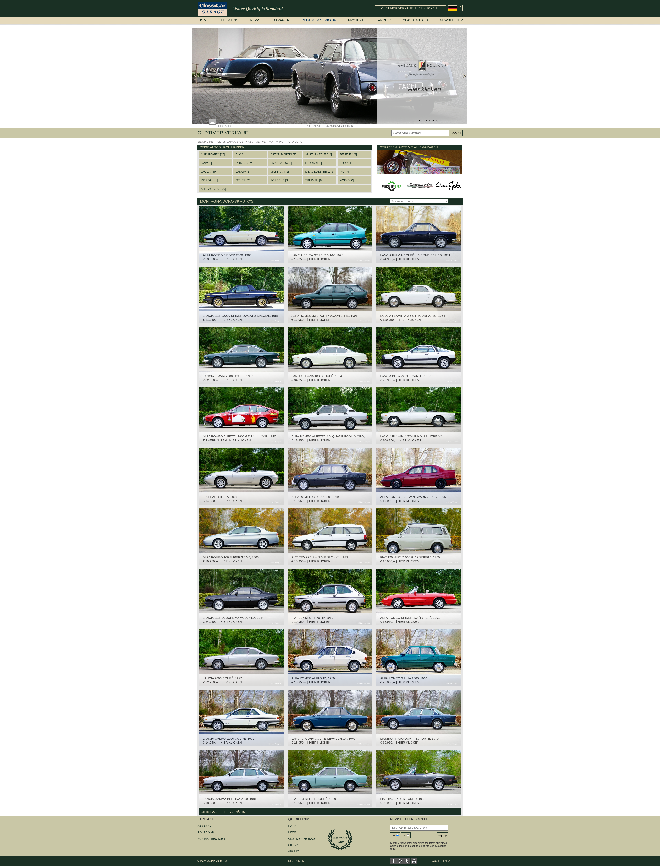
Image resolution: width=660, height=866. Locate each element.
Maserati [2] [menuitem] (279, 171)
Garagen (280, 20)
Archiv (384, 20)
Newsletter (451, 20)
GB (394, 835)
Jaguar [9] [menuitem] (209, 171)
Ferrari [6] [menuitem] (313, 163)
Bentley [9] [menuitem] (348, 154)
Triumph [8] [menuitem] (313, 180)
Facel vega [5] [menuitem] (281, 163)
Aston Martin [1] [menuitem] (283, 154)
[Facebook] (393, 861)
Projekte (357, 20)
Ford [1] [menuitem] (346, 163)
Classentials (415, 20)
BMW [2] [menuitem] (206, 163)
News (255, 20)
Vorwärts (237, 811)
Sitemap (294, 844)
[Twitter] (407, 861)
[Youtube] (414, 861)
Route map (205, 832)
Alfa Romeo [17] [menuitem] (213, 154)
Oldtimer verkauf (318, 20)
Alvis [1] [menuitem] (242, 154)
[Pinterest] (400, 861)
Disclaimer (296, 860)
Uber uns (229, 20)
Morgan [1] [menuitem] (209, 180)
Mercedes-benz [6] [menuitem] (319, 171)
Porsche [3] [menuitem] (279, 180)
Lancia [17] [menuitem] (243, 171)
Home (204, 20)
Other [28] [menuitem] (243, 180)
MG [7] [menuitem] (344, 171)
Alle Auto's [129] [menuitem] (213, 189)
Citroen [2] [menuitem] (244, 163)
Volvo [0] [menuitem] (347, 180)
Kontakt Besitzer (211, 838)
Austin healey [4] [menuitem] (318, 154)
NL (404, 835)
